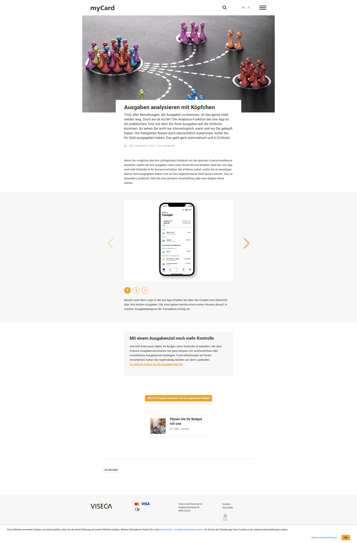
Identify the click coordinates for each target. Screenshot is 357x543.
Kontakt (226, 504)
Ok (345, 537)
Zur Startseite (111, 470)
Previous (110, 243)
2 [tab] (136, 290)
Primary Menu (262, 8)
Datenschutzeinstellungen (324, 537)
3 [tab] (145, 290)
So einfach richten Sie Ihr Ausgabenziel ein (156, 364)
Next (247, 243)
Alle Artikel (227, 507)
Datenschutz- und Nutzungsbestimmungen (181, 529)
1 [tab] (127, 290)
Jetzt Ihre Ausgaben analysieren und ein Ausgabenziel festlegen (178, 398)
